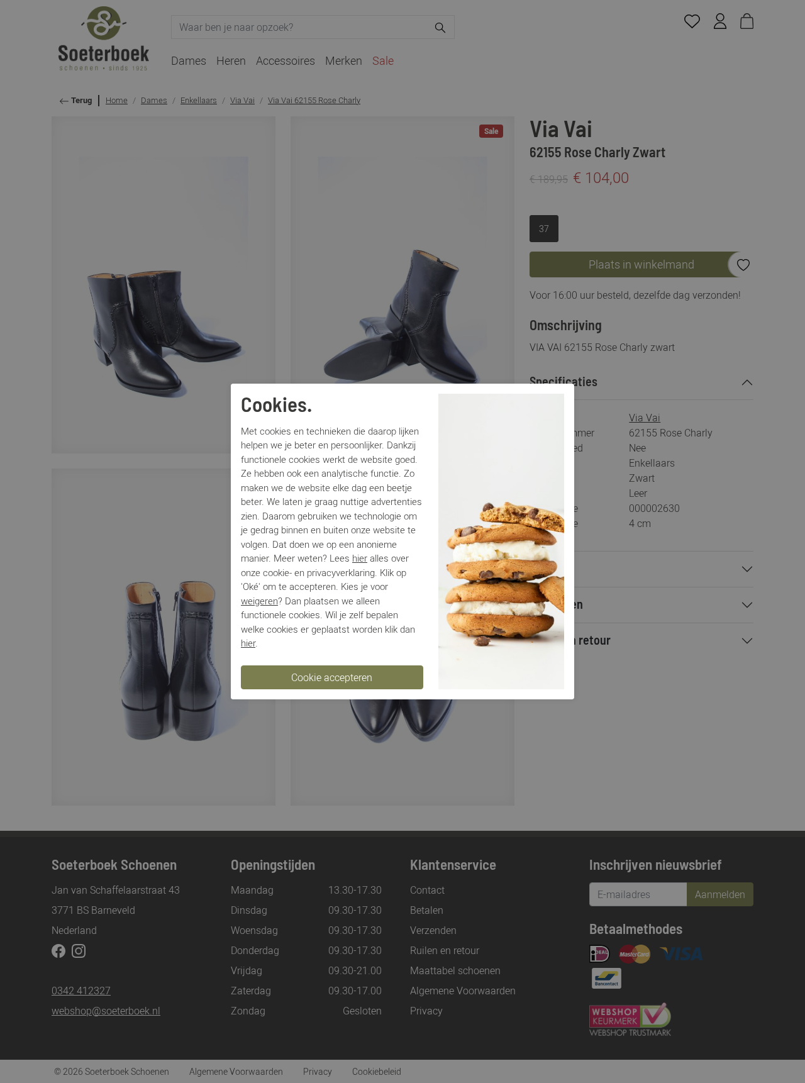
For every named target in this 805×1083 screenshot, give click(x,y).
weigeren (259, 600)
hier (359, 558)
